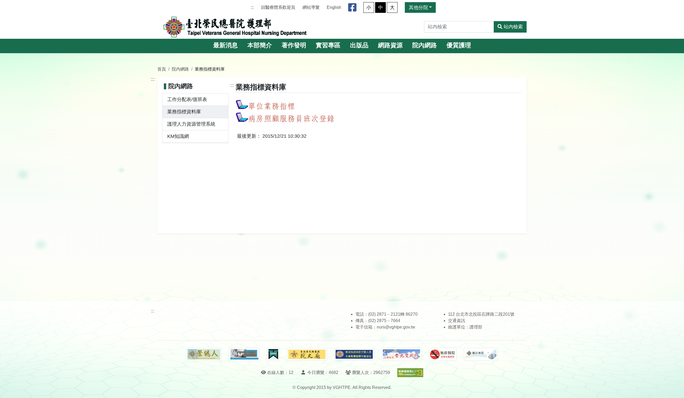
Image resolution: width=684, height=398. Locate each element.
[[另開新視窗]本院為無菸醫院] (443, 354)
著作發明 (294, 45)
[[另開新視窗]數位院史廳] (307, 354)
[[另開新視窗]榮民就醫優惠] (244, 354)
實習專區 (328, 45)
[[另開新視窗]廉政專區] (481, 354)
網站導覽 (311, 7)
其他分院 (418, 7)
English (334, 7)
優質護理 (458, 45)
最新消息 (225, 45)
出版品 (359, 45)
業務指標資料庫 (184, 111)
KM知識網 (178, 136)
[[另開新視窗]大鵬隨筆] (402, 354)
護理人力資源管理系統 (191, 124)
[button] (675, 388)
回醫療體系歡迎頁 (278, 7)
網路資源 (390, 45)
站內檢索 (513, 26)
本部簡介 (259, 45)
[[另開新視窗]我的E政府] (273, 354)
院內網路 (424, 45)
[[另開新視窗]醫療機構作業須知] (354, 354)
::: (252, 7)
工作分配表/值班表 (187, 99)
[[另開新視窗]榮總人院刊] (203, 354)
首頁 (161, 69)
